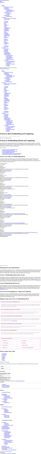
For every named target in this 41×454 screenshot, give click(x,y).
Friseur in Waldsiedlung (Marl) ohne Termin (9, 151)
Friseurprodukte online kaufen (7, 447)
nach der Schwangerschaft (8, 425)
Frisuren (3, 71)
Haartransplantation (7, 53)
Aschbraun (6, 22)
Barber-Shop (8, 128)
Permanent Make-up (9, 57)
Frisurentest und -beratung (8, 72)
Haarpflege (6, 50)
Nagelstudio (6, 60)
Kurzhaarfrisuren (9, 9)
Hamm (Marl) (4, 353)
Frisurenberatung (5, 342)
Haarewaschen (6, 417)
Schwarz (5, 109)
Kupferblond (6, 37)
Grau (5, 31)
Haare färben (6, 48)
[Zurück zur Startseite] (2, 2)
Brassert (3, 358)
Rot (4, 41)
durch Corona (6, 424)
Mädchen (5, 399)
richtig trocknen (7, 416)
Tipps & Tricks (6, 19)
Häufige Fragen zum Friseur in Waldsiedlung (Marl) (11, 154)
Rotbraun (5, 42)
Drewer (3, 356)
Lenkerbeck (4, 355)
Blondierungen (2, 288)
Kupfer (5, 36)
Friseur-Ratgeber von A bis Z (7, 406)
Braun (5, 91)
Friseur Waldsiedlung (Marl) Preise (8, 152)
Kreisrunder (6, 423)
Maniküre (8, 65)
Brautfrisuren (6, 7)
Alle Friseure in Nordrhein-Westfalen (27, 347)
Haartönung (6, 46)
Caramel (5, 26)
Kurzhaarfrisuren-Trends (10, 10)
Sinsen (3, 359)
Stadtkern (3, 357)
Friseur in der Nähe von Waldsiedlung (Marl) (10, 149)
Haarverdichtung (5, 426)
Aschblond (6, 21)
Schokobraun (6, 43)
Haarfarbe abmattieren (8, 412)
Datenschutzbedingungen (20, 380)
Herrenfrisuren (24, 340)
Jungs (5, 400)
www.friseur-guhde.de (7, 194)
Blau (5, 23)
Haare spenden (4, 448)
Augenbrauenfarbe (7, 431)
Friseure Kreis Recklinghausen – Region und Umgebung (12, 153)
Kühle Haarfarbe (7, 35)
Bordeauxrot (6, 90)
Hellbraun (6, 32)
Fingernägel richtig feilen (10, 129)
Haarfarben (4, 17)
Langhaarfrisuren (9, 11)
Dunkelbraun (6, 29)
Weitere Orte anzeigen (3, 236)
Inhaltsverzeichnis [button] (3, 147)
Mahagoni (6, 39)
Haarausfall (6, 51)
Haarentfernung (9, 56)
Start (3, 5)
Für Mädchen (8, 13)
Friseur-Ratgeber (14, 320)
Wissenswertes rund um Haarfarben (10, 18)
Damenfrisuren (6, 8)
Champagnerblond (7, 27)
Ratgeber (3, 47)
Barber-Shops (38, 280)
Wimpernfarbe (6, 433)
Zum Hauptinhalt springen (4, 0)
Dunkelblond (6, 28)
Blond (5, 24)
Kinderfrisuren (6, 12)
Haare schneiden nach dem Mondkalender (9, 449)
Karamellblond (6, 34)
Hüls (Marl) (4, 354)
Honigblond (6, 33)
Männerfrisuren (6, 15)
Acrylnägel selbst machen (10, 61)
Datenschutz (14, 453)
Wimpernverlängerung (10, 59)
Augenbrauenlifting (9, 55)
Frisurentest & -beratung (6, 392)
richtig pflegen (6, 415)
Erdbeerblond (6, 30)
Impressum (9, 453)
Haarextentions (6, 52)
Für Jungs (8, 14)
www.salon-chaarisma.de (7, 204)
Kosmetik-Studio (7, 54)
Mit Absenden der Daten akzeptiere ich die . (13, 380)
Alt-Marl (3, 360)
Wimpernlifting (8, 58)
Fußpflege (8, 64)
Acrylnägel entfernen (10, 62)
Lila (5, 38)
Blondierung (6, 45)
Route (11, 178)
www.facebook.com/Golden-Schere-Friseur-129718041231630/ (14, 213)
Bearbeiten (9, 179)
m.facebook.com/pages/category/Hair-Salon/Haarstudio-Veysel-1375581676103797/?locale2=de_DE (20, 232)
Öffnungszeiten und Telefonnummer (8, 150)
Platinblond (6, 40)
